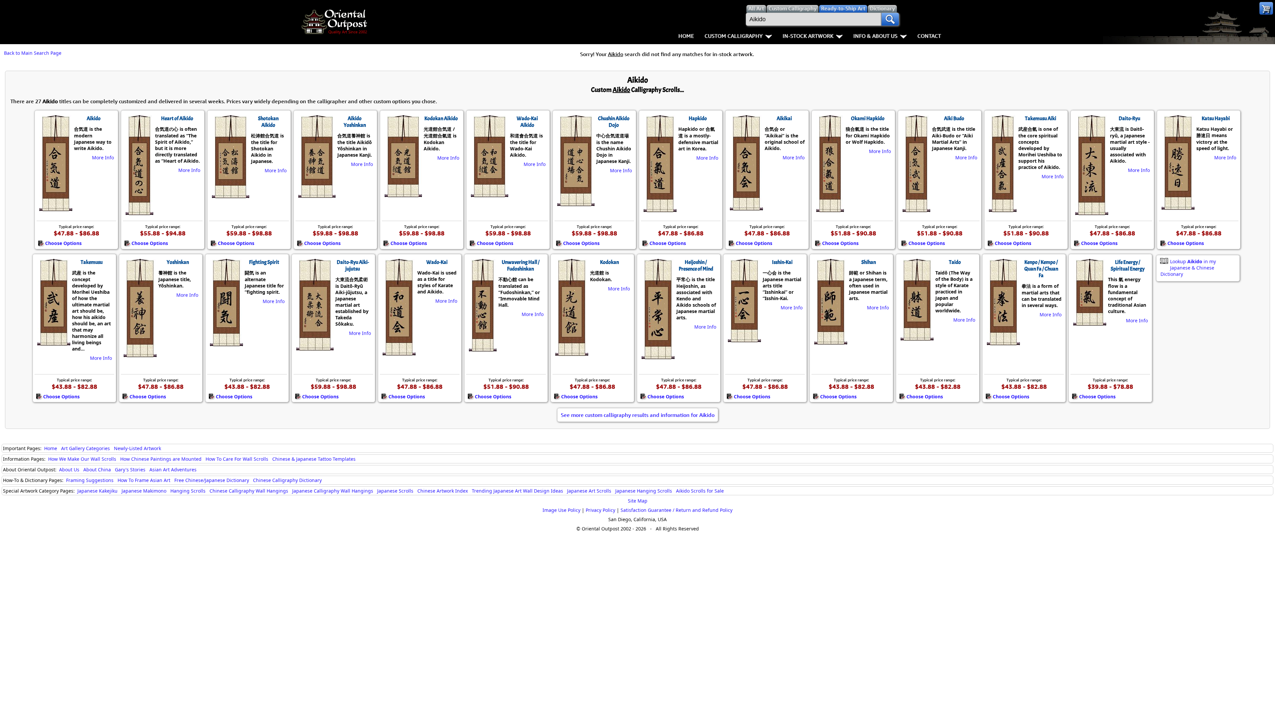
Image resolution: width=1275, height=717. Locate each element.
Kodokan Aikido (441, 118)
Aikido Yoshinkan (355, 121)
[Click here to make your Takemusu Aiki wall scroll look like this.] (1002, 208)
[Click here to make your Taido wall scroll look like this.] (916, 337)
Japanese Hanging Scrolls (643, 491)
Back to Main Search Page (32, 53)
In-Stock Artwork (808, 36)
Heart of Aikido (177, 118)
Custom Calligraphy (734, 36)
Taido (955, 262)
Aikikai (784, 118)
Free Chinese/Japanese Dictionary (211, 480)
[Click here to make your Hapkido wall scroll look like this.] (659, 208)
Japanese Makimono (144, 491)
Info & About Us (875, 36)
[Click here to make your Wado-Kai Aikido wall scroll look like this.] (489, 194)
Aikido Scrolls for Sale (700, 491)
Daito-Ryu (1129, 118)
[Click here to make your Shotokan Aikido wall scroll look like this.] (230, 195)
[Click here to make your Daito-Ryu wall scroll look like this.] (1091, 211)
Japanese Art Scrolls (589, 491)
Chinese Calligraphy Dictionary (287, 480)
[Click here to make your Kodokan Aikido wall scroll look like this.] (402, 194)
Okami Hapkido (868, 118)
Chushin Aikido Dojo (614, 121)
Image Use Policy (561, 510)
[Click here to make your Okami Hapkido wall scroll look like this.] (829, 208)
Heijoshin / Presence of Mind (696, 265)
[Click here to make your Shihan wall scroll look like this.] (830, 341)
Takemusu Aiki (1040, 118)
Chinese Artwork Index (442, 491)
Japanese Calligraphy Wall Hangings (332, 491)
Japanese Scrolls (395, 491)
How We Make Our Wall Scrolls (82, 459)
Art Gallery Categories (85, 448)
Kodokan (609, 262)
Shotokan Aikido (268, 121)
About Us (69, 469)
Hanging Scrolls (188, 491)
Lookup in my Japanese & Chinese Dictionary (1188, 267)
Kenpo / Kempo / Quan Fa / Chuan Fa (1041, 269)
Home (686, 36)
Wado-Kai (437, 262)
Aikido (94, 118)
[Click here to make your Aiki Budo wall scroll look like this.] (915, 208)
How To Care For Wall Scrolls (237, 459)
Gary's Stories (130, 469)
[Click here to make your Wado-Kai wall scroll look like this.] (399, 352)
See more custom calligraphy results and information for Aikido (638, 415)
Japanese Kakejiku (97, 491)
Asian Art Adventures (173, 469)
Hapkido (698, 118)
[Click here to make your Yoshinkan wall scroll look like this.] (140, 354)
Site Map (637, 501)
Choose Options (63, 243)
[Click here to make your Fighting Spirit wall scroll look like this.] (226, 343)
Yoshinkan (178, 262)
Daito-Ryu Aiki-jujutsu (353, 265)
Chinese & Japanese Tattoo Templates (314, 459)
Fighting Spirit (264, 262)
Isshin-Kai (782, 262)
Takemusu (92, 262)
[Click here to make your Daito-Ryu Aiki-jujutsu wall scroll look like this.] (314, 347)
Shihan (868, 262)
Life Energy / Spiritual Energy (1128, 265)
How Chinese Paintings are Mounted (161, 459)
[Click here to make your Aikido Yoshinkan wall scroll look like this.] (316, 194)
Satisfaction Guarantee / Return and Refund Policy (676, 510)
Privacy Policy (600, 510)
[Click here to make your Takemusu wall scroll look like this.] (53, 342)
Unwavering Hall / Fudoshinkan (521, 265)
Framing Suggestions (90, 480)
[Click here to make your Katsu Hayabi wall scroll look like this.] (1177, 206)
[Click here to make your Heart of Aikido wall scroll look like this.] (139, 211)
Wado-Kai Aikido (527, 121)
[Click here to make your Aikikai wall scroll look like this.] (746, 207)
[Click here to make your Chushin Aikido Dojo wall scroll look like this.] (575, 202)
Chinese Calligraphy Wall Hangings (249, 491)
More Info (103, 157)
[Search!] (890, 19)
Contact (929, 36)
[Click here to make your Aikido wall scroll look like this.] (55, 207)
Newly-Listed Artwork (137, 448)
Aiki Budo (954, 118)
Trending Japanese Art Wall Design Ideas (517, 491)
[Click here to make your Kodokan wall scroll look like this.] (571, 352)
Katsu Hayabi (1216, 118)
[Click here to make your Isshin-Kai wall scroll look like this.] (744, 339)
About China (97, 469)
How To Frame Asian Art (144, 480)
